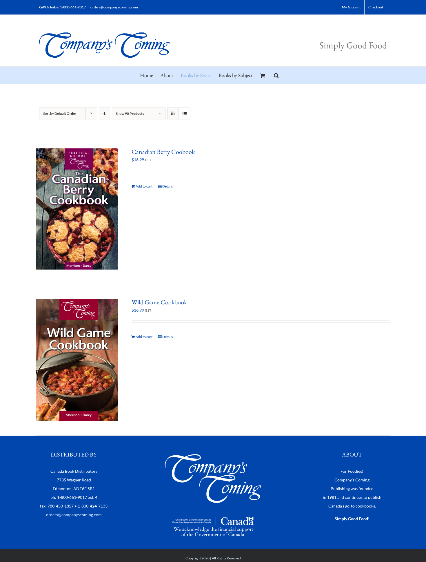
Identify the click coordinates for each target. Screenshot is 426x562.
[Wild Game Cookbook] (77, 360)
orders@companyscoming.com (114, 7)
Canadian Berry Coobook (163, 152)
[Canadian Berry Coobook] (77, 209)
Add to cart (144, 186)
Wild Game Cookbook (159, 302)
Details (167, 186)
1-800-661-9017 (73, 7)
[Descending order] (104, 113)
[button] (276, 75)
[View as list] (184, 113)
